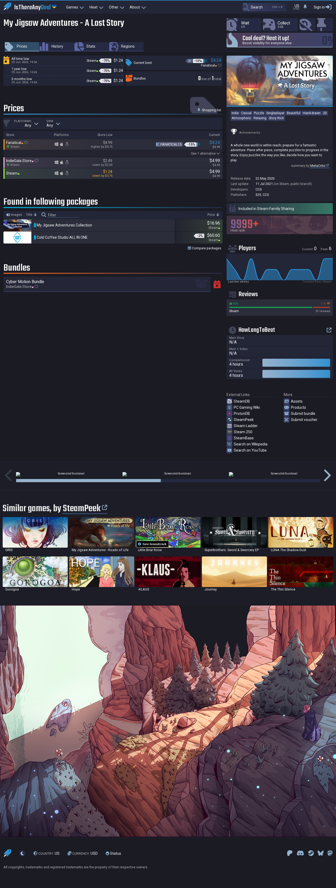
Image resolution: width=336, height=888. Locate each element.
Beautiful (293, 113)
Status (115, 853)
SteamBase (244, 438)
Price (211, 215)
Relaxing (260, 118)
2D (325, 113)
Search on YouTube (250, 450)
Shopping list (211, 110)
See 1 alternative (203, 153)
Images (16, 215)
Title (29, 215)
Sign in (319, 7)
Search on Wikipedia (250, 444)
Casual (246, 113)
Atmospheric (241, 118)
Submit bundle (303, 413)
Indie (235, 113)
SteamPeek (244, 420)
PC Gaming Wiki (247, 407)
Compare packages (206, 248)
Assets (297, 401)
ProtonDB (242, 413)
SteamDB (242, 401)
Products (298, 407)
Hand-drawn (312, 113)
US (48, 853)
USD (85, 853)
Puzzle (259, 113)
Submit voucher (304, 420)
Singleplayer (275, 113)
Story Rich (276, 118)
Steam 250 (243, 432)
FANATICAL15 (170, 144)
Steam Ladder (246, 426)
